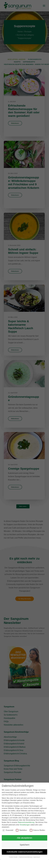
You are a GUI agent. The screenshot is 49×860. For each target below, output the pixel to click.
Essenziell (9, 830)
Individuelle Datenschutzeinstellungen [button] (24, 852)
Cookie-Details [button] (13, 857)
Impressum (36, 857)
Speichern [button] (24, 845)
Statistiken (23, 830)
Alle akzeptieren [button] (24, 838)
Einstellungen (25, 825)
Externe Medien (39, 830)
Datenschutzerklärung (26, 822)
